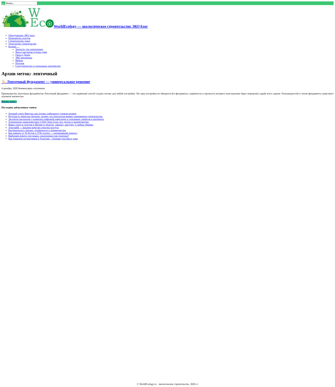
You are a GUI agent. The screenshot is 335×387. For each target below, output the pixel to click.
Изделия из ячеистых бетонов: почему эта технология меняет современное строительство (55, 116)
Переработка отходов (19, 38)
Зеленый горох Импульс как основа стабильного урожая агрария (42, 113)
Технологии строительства (22, 43)
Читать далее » (9, 101)
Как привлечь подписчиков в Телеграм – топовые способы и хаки (43, 138)
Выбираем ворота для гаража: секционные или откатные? (38, 136)
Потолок (19, 63)
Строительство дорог (19, 41)
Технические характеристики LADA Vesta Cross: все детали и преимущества (48, 122)
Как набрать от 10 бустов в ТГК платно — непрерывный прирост (42, 133)
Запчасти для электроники (29, 49)
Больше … (13, 46)
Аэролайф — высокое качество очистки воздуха (33, 127)
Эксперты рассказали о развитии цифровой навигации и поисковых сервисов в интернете (56, 119)
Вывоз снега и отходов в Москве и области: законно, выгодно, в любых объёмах (50, 124)
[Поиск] (2, 4)
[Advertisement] (27, 196)
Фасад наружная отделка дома (31, 52)
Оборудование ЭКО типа (21, 35)
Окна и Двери (22, 55)
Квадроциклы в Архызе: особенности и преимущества (37, 130)
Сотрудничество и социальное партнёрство (38, 66)
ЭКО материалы (23, 57)
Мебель (19, 60)
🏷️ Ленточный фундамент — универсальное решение (45, 82)
